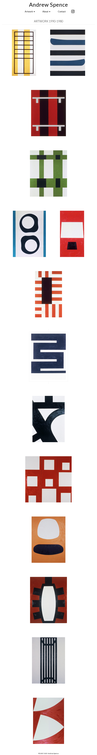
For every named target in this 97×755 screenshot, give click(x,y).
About (45, 11)
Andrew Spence (48, 4)
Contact (62, 11)
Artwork (29, 11)
